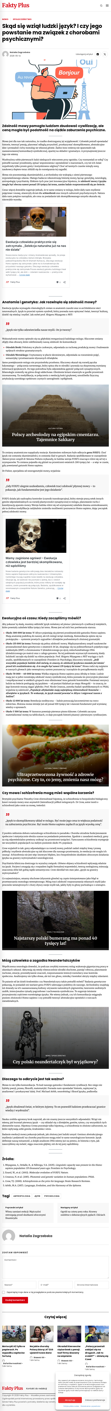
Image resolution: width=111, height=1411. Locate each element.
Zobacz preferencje (95, 1400)
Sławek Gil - (40, 1357)
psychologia (52, 1196)
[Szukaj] (101, 5)
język (37, 1196)
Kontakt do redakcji (36, 1388)
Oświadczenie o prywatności (90, 1406)
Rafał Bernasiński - (13, 1363)
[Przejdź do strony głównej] (15, 6)
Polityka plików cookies (71, 1406)
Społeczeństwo (22, 19)
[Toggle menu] (107, 5)
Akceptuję (70, 1400)
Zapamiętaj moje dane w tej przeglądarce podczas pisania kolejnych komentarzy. (45, 1292)
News (5, 19)
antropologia (21, 1196)
